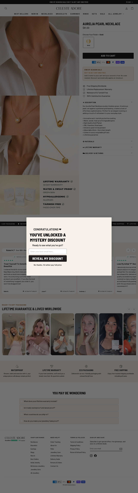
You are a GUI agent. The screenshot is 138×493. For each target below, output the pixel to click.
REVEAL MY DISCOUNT (47, 258)
